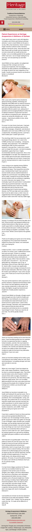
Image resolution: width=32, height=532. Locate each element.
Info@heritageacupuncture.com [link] (16, 24)
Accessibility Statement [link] (16, 522)
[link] (2, 22)
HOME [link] (21, 29)
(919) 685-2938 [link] (16, 22)
